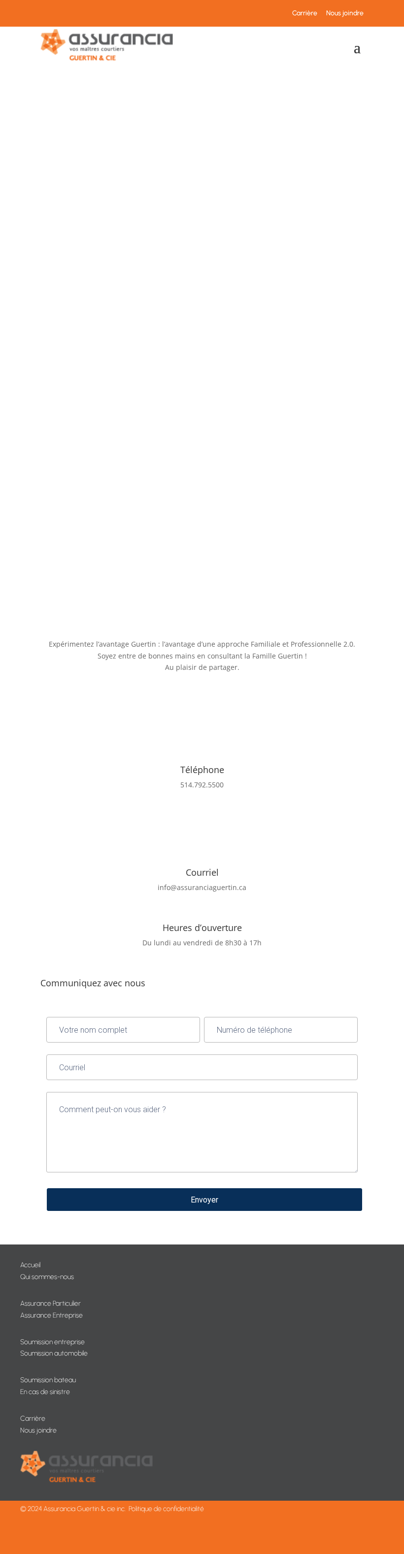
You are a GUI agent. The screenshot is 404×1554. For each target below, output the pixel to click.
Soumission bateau (48, 1380)
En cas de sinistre (45, 1392)
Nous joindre (345, 13)
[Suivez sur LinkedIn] (212, 612)
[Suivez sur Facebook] (192, 612)
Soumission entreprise (52, 1342)
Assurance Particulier (50, 1303)
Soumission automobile (54, 1353)
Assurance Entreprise (51, 1315)
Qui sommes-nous (47, 1277)
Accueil (30, 1265)
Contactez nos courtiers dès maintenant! (132, 520)
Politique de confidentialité (166, 1509)
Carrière (304, 13)
